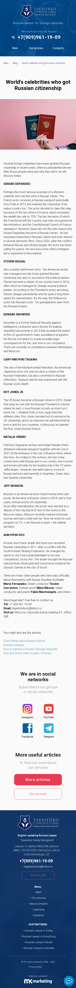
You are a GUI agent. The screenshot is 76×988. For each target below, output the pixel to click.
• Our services (38, 897)
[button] (38, 875)
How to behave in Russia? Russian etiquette (30, 649)
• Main (38, 892)
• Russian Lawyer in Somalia (38, 948)
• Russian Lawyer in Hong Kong (38, 936)
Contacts (58, 48)
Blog (15, 63)
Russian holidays (14, 645)
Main (15, 48)
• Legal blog (38, 909)
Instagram (27, 717)
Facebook (27, 736)
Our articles (36, 48)
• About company (38, 903)
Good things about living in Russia (24, 641)
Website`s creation (38, 976)
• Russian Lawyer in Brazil (38, 942)
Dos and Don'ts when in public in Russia (27, 653)
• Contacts (38, 915)
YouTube (48, 717)
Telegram (48, 736)
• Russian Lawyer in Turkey (38, 930)
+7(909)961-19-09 (39, 37)
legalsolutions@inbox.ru (38, 866)
